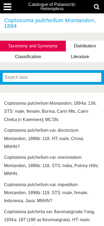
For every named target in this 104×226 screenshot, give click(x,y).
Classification (28, 56)
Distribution (85, 46)
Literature (80, 56)
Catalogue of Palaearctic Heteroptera (52, 6)
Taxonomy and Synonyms (33, 46)
